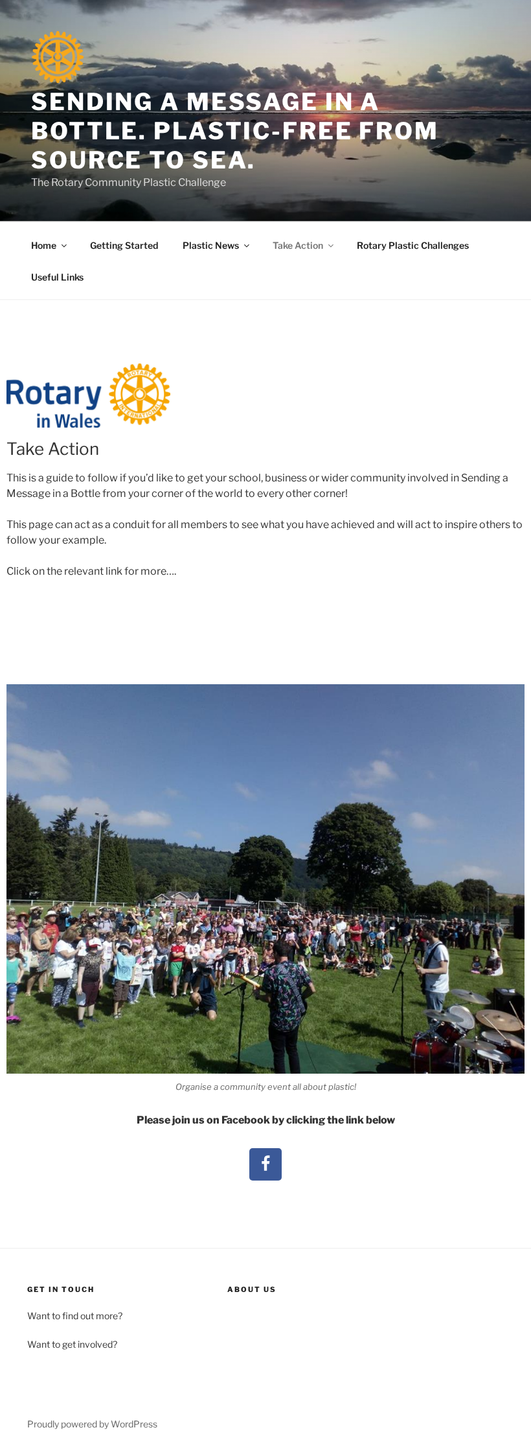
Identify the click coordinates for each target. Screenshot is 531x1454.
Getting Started (124, 245)
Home (43, 245)
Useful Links (57, 277)
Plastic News (211, 245)
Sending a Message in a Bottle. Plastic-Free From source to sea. (235, 130)
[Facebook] (265, 1164)
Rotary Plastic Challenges (413, 245)
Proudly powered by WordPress (92, 1423)
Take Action (298, 245)
